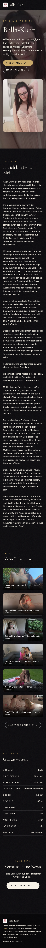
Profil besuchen (23, 886)
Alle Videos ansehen (23, 725)
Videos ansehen (18, 63)
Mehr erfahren (15, 70)
